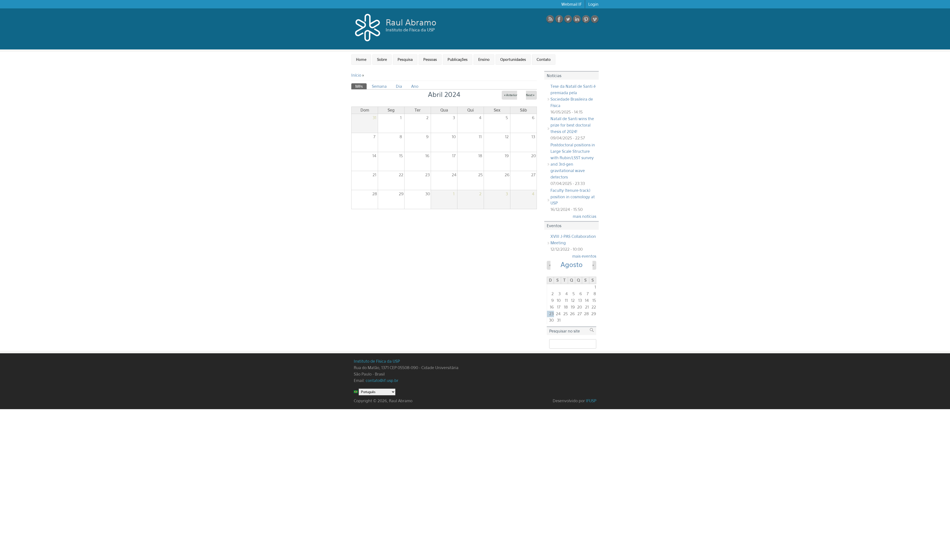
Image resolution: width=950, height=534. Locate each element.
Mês (361, 86)
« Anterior (510, 95)
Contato (544, 59)
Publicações (458, 59)
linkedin (577, 19)
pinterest (586, 19)
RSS (550, 19)
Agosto (572, 264)
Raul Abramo (411, 22)
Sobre (382, 59)
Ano (414, 86)
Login (593, 4)
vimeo (595, 19)
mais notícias (584, 216)
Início (356, 75)
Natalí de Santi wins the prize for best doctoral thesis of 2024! (572, 125)
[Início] (368, 42)
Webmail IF (571, 4)
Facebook (559, 19)
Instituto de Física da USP (377, 361)
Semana (379, 86)
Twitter (568, 19)
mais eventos (584, 256)
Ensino (484, 59)
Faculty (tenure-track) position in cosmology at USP (572, 197)
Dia (399, 86)
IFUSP (591, 400)
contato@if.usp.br (382, 380)
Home (361, 59)
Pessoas (430, 59)
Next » (530, 95)
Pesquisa (405, 59)
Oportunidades (513, 59)
